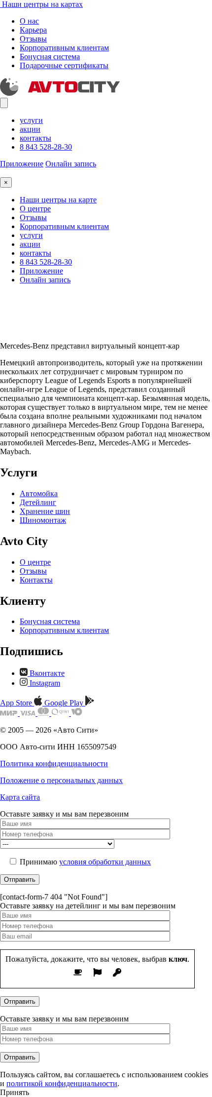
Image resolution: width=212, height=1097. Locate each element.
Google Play (64, 703)
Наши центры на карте (58, 200)
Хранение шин (45, 511)
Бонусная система (50, 56)
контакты (35, 138)
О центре (35, 208)
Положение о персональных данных (61, 780)
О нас (29, 21)
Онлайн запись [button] (70, 163)
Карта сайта (20, 797)
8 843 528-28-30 (46, 147)
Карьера (33, 30)
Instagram (44, 683)
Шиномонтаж (43, 520)
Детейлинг (38, 502)
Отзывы (33, 39)
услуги (31, 120)
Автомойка (39, 493)
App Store (17, 703)
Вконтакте (46, 673)
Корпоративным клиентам (64, 47)
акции (30, 129)
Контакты (36, 580)
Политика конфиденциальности (54, 763)
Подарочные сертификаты (64, 65)
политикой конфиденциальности (61, 1083)
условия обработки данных (105, 862)
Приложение (21, 163)
